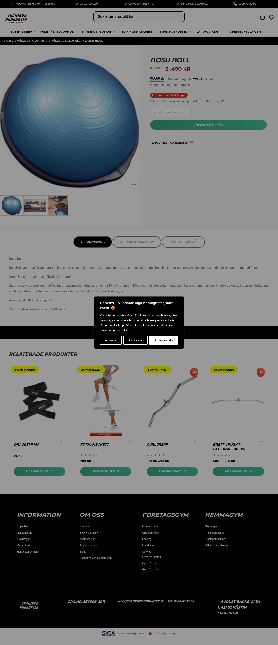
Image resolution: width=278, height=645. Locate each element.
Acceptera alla (164, 340)
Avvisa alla (135, 340)
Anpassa (110, 340)
